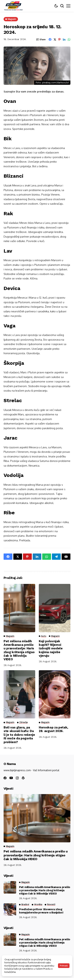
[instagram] (17, 778)
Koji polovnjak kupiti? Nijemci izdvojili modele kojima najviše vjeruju (51, 648)
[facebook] (5, 778)
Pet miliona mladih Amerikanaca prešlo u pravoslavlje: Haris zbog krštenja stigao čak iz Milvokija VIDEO (19, 650)
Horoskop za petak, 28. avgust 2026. (53, 729)
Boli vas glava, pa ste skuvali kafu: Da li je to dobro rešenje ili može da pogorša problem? (19, 735)
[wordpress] (23, 778)
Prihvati (64, 965)
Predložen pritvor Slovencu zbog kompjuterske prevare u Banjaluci (41, 911)
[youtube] (11, 778)
